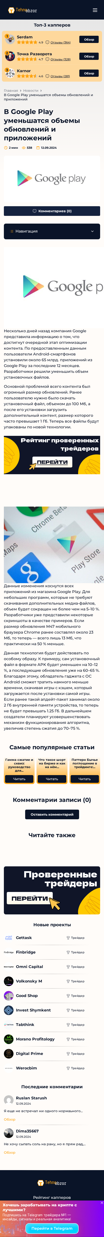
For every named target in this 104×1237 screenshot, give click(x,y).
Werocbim (26, 1068)
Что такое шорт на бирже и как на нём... (52, 763)
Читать (19, 779)
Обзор (89, 39)
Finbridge (26, 952)
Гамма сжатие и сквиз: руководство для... (19, 765)
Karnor (24, 71)
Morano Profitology (35, 1039)
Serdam (25, 37)
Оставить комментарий (52, 814)
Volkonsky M (29, 981)
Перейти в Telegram (52, 1228)
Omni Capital (29, 966)
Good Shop (27, 995)
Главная (11, 90)
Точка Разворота (34, 54)
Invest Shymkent (33, 1010)
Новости (30, 90)
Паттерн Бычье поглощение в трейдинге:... (85, 763)
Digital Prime (29, 1053)
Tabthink (25, 1024)
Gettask (24, 937)
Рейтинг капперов (52, 1197)
